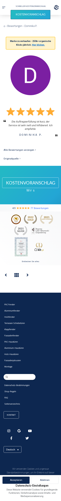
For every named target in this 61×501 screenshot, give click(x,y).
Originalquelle (11, 158)
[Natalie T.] (6, 275)
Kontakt (11, 415)
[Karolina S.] (27, 275)
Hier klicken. (38, 45)
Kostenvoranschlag (31, 14)
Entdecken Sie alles (30, 261)
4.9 (30, 208)
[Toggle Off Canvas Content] (4, 7)
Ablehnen (45, 480)
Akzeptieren (16, 480)
